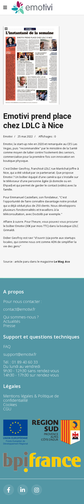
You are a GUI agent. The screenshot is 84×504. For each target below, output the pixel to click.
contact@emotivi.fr (19, 309)
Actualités (11, 321)
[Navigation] (5, 7)
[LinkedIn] (22, 489)
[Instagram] (36, 489)
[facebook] (8, 489)
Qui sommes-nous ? (21, 317)
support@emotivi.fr (19, 354)
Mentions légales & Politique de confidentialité (31, 398)
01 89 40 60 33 (25, 362)
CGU (7, 408)
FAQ (7, 346)
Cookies (10, 404)
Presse (9, 325)
